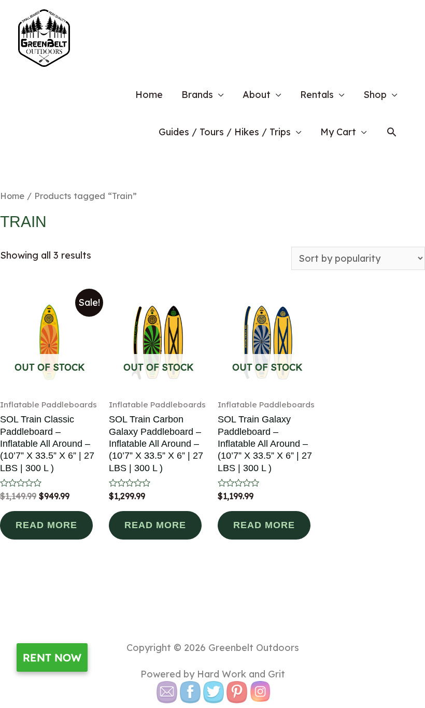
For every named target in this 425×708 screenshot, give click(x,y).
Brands (197, 95)
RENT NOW (52, 657)
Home (149, 95)
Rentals (317, 95)
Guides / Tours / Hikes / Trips (225, 132)
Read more (46, 525)
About (257, 95)
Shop (375, 95)
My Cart (338, 132)
